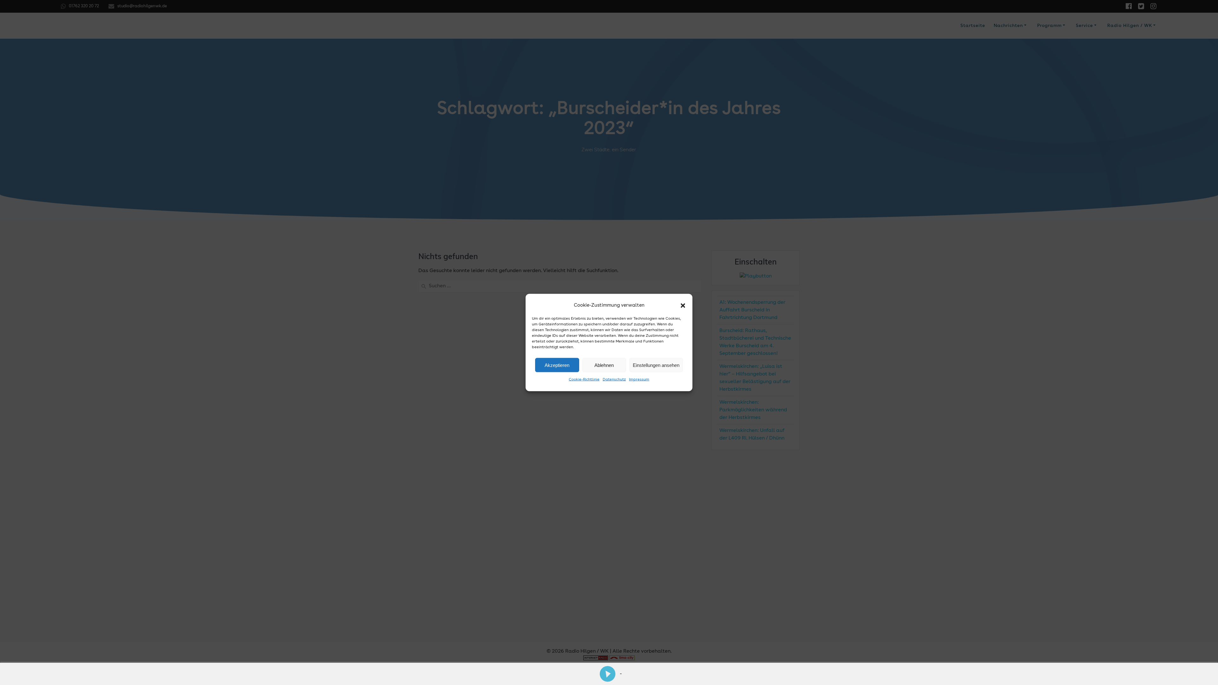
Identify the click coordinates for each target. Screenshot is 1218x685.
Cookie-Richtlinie (584, 380)
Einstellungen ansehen (656, 365)
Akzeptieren (557, 365)
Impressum (639, 380)
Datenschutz (614, 380)
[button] (683, 306)
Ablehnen (604, 365)
